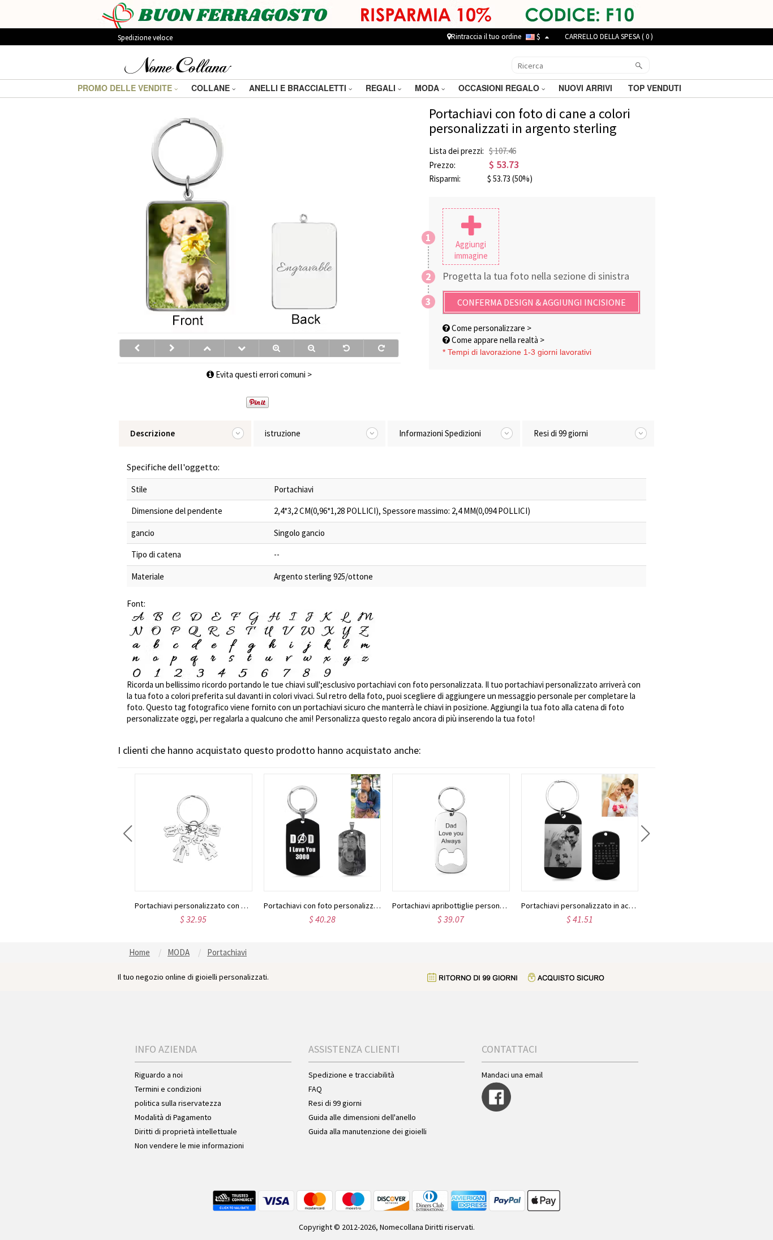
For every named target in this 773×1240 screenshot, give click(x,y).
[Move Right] (172, 348)
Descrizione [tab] (152, 433)
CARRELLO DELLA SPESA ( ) (609, 36)
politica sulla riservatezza (178, 1103)
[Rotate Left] (346, 348)
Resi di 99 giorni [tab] (561, 433)
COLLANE (211, 87)
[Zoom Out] (311, 348)
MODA (428, 87)
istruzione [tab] (282, 433)
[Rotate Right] (381, 348)
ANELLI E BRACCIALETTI (299, 87)
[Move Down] (242, 348)
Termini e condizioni (168, 1089)
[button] (128, 833)
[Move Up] (207, 348)
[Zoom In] (276, 348)
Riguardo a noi (159, 1075)
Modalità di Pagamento (173, 1117)
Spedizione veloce (145, 37)
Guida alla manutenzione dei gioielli (367, 1131)
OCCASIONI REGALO (500, 87)
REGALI (382, 87)
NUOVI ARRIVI (587, 87)
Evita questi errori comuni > (263, 374)
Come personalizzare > (490, 328)
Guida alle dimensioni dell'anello (362, 1117)
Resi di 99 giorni (335, 1103)
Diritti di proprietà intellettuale (186, 1131)
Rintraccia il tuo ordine (486, 36)
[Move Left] (137, 348)
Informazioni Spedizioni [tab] (440, 433)
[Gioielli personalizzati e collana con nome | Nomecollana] (178, 64)
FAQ (315, 1089)
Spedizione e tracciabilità (351, 1075)
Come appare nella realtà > (497, 339)
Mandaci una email (512, 1075)
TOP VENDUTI (656, 87)
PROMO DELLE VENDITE (126, 87)
